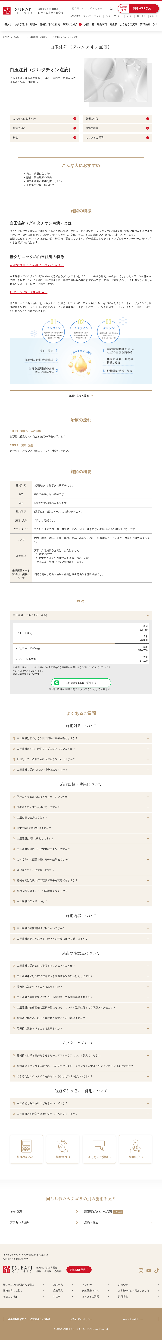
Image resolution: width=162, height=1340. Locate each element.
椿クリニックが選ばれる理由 (20, 24)
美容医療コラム (149, 24)
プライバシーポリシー (81, 1319)
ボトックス (140, 16)
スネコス (153, 16)
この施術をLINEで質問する (81, 682)
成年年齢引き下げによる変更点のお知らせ (29, 1319)
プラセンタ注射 (20, 1222)
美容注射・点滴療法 (38, 37)
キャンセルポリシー (133, 1319)
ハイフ (128, 16)
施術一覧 (89, 24)
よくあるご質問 (128, 24)
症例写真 (102, 24)
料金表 (113, 24)
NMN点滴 (16, 1211)
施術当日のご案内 (50, 24)
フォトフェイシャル (91, 16)
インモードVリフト (113, 16)
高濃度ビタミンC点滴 (103, 1211)
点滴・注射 (91, 1222)
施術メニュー (19, 37)
